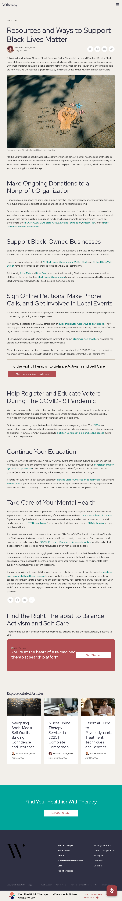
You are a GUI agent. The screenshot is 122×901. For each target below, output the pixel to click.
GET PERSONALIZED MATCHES (96, 896)
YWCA (96, 425)
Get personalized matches (32, 374)
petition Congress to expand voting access (80, 432)
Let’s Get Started (61, 813)
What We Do (64, 850)
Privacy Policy (61, 885)
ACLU (36, 222)
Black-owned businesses (51, 277)
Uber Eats (25, 273)
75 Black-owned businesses (57, 262)
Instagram (99, 855)
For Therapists (65, 870)
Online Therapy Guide (104, 850)
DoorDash (41, 273)
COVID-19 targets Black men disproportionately (65, 542)
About (61, 855)
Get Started (93, 655)
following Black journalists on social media (77, 479)
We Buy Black (81, 262)
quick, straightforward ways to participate (81, 323)
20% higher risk (96, 523)
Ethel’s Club (13, 483)
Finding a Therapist (103, 845)
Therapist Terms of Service (81, 885)
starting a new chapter (85, 338)
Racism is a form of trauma (97, 515)
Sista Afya (51, 222)
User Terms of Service (104, 885)
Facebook (98, 860)
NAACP (28, 222)
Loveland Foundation (69, 222)
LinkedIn (98, 865)
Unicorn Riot (88, 222)
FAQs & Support (46, 885)
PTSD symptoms (37, 523)
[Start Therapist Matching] (112, 890)
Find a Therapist (66, 845)
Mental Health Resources (70, 860)
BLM (42, 222)
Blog (60, 865)
